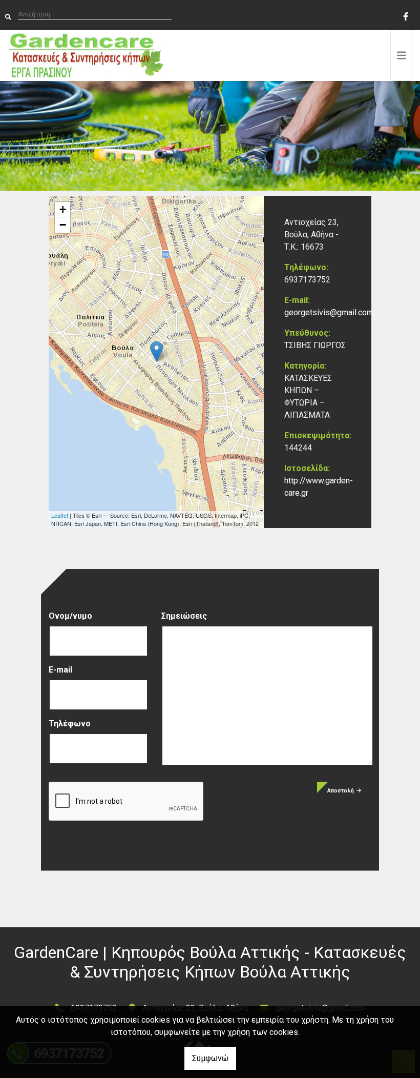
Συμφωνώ (210, 1058)
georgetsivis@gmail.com (328, 312)
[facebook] (405, 15)
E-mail (60, 670)
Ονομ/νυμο (70, 616)
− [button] (62, 224)
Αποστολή (340, 791)
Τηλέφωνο (70, 723)
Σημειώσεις (184, 616)
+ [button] (62, 209)
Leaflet (59, 515)
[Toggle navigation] (401, 55)
